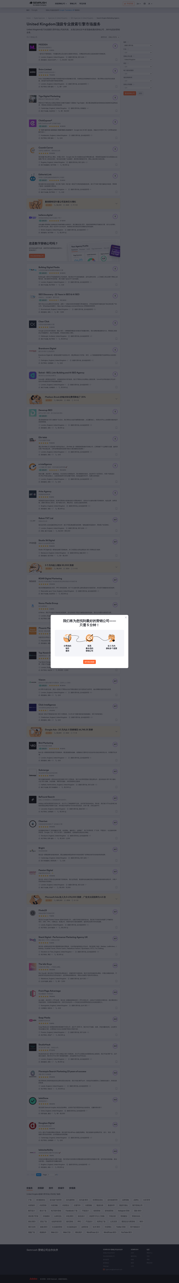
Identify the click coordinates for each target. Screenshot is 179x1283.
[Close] (125, 617)
